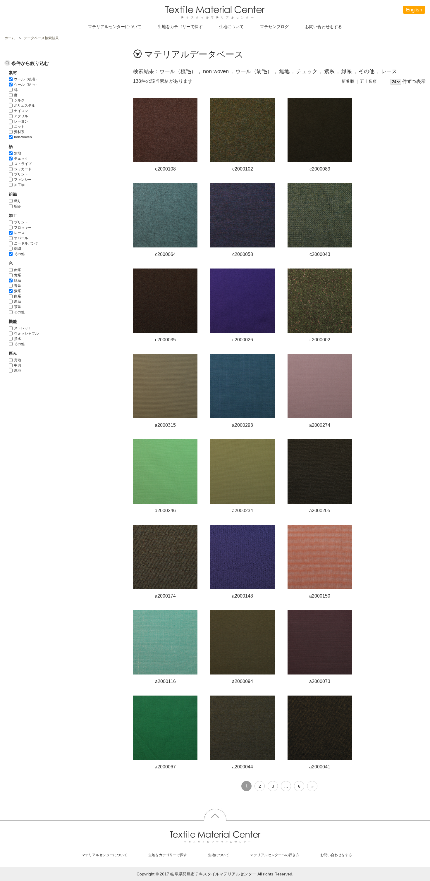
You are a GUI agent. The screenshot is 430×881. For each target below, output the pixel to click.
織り (17, 201)
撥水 (17, 339)
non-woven (23, 137)
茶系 (17, 307)
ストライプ (23, 164)
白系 (17, 296)
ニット (19, 127)
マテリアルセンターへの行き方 (274, 855)
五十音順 (368, 81)
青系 (17, 286)
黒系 (17, 302)
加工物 (19, 185)
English (414, 10)
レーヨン (21, 121)
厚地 (17, 371)
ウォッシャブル (26, 333)
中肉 (17, 365)
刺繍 (17, 249)
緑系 (17, 280)
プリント (21, 174)
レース (19, 233)
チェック (21, 158)
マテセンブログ (274, 26)
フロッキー (23, 228)
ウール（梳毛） (26, 79)
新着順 (348, 81)
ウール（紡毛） (26, 84)
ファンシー (23, 180)
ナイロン (21, 111)
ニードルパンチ (26, 243)
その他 (19, 254)
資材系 (19, 132)
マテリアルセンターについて (114, 26)
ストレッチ (23, 328)
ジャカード (23, 169)
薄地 (17, 360)
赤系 (17, 270)
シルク (19, 100)
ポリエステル (24, 106)
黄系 (17, 275)
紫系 (17, 291)
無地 (17, 153)
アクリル (21, 116)
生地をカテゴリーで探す (167, 855)
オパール (21, 238)
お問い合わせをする (323, 26)
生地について (231, 26)
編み (17, 206)
